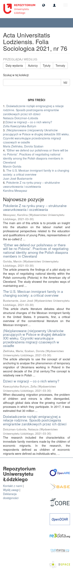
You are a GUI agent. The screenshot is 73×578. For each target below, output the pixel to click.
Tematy (60, 65)
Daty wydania (14, 65)
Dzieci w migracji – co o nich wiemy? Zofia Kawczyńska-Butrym (27, 124)
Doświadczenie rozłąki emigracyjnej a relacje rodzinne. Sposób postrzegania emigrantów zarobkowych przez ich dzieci (35, 420)
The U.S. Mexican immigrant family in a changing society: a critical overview (33, 293)
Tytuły (46, 65)
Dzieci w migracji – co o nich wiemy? (31, 380)
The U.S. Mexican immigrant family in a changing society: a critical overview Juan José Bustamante (36, 174)
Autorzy (33, 65)
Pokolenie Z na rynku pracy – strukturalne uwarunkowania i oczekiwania (35, 207)
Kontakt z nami (12, 486)
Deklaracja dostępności (10, 496)
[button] (43, 5)
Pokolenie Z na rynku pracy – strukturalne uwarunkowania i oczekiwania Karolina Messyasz (31, 186)
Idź (65, 82)
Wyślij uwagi (11, 490)
